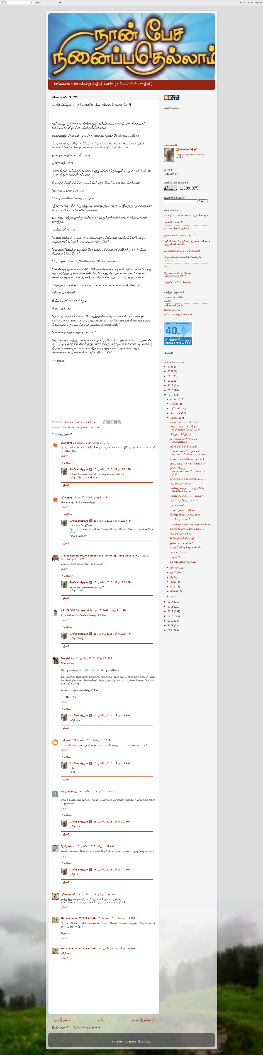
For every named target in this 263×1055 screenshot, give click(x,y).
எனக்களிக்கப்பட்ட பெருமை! (184, 422)
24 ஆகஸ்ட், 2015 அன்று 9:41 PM (108, 610)
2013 (171, 606)
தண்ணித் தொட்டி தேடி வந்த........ (187, 529)
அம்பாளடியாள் (68, 894)
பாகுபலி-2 (175, 557)
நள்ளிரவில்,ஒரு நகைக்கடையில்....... (188, 479)
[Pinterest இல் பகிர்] (119, 422)
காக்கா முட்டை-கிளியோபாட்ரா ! (186, 510)
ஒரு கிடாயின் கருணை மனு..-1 (180, 235)
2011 (171, 616)
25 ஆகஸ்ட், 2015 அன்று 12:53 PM (112, 520)
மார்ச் (174, 586)
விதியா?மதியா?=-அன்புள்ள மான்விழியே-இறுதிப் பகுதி (185, 428)
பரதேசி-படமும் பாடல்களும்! (177, 282)
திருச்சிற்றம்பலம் (172, 310)
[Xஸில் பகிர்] (112, 422)
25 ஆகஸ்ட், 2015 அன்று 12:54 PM (112, 582)
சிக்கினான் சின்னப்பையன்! (184, 446)
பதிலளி (64, 455)
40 (171, 331)
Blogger (133, 1041)
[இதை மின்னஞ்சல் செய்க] (105, 422)
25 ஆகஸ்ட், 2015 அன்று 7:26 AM (96, 791)
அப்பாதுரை (66, 442)
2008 (171, 630)
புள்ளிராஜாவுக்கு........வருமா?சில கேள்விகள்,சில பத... (187, 490)
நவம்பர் (175, 403)
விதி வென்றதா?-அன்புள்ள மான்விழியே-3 (184, 440)
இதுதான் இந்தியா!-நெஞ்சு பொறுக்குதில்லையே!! (177, 274)
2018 (171, 380)
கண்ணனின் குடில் (173, 305)
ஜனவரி (175, 596)
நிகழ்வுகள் (82, 427)
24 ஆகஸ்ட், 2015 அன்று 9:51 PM (94, 658)
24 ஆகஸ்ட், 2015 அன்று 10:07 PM (92, 740)
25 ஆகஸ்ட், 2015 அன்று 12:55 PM (112, 633)
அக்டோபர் (176, 408)
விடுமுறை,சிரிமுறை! (180, 434)
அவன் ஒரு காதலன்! (180, 519)
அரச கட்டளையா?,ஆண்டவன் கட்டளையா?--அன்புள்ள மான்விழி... (189, 453)
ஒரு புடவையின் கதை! (181, 543)
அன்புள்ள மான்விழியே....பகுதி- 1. (187, 459)
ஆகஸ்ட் (175, 418)
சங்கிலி (167, 301)
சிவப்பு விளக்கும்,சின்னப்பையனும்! (187, 463)
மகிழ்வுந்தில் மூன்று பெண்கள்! (185, 547)
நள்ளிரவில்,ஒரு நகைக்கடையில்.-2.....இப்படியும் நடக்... (187, 471)
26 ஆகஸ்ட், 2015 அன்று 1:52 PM (116, 918)
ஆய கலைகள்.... (178, 505)
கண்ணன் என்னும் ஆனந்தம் (178, 314)
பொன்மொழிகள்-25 (174, 222)
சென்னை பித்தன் (79, 469)
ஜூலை (174, 567)
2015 (171, 395)
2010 (171, 621)
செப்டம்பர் (176, 413)
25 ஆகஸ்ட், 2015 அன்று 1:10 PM (111, 821)
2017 (171, 385)
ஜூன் (174, 572)
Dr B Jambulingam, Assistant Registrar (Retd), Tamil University (99, 555)
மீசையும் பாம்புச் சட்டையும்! (183, 561)
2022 (171, 371)
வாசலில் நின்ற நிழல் (174, 297)
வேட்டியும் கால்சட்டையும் (182, 538)
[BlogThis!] (108, 422)
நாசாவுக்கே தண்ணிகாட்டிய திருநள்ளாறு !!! (186, 215)
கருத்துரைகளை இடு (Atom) (85, 1027)
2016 (171, 390)
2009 (171, 625)
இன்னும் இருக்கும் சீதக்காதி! (185, 514)
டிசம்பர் (174, 399)
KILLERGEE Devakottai (75, 610)
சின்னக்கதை (68, 427)
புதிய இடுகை (61, 1020)
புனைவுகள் (94, 427)
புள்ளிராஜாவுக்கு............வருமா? (186, 496)
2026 (171, 366)
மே (172, 577)
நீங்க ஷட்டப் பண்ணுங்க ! (176, 228)
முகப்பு (100, 1020)
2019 (171, 376)
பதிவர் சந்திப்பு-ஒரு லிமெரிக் (184, 500)
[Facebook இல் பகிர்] (115, 422)
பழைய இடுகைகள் (143, 1020)
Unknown (66, 740)
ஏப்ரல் (174, 581)
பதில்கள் (68, 463)
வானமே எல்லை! (178, 552)
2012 (171, 611)
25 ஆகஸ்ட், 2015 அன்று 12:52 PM (112, 469)
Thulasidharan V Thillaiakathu (79, 918)
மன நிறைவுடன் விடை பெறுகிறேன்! (182, 251)
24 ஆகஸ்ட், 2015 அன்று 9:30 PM (91, 442)
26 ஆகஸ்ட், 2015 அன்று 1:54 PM (116, 948)
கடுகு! (167, 266)
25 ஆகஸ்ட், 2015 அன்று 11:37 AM (95, 846)
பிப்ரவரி (175, 591)
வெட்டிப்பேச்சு (67, 658)
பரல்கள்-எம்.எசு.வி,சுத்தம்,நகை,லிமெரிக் (190, 524)
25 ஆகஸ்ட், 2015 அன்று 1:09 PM (111, 715)
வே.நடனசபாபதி (69, 791)
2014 (171, 602)
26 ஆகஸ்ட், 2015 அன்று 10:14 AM (96, 894)
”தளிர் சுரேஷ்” (68, 846)
